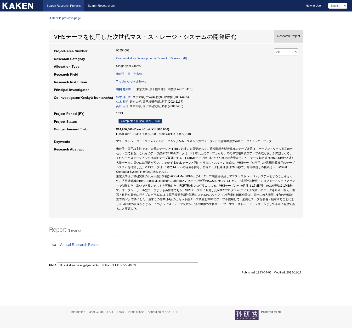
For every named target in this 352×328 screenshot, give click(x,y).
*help (83, 129)
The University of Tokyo (131, 81)
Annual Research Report (79, 245)
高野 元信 (122, 106)
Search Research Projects (64, 5)
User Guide (96, 312)
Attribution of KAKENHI (162, 312)
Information (78, 312)
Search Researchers (101, 5)
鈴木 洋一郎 (123, 97)
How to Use (313, 5)
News (120, 312)
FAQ (110, 312)
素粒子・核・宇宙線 (129, 74)
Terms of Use (135, 312)
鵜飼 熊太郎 (123, 89)
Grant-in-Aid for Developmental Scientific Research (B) (151, 58)
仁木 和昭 (122, 101)
